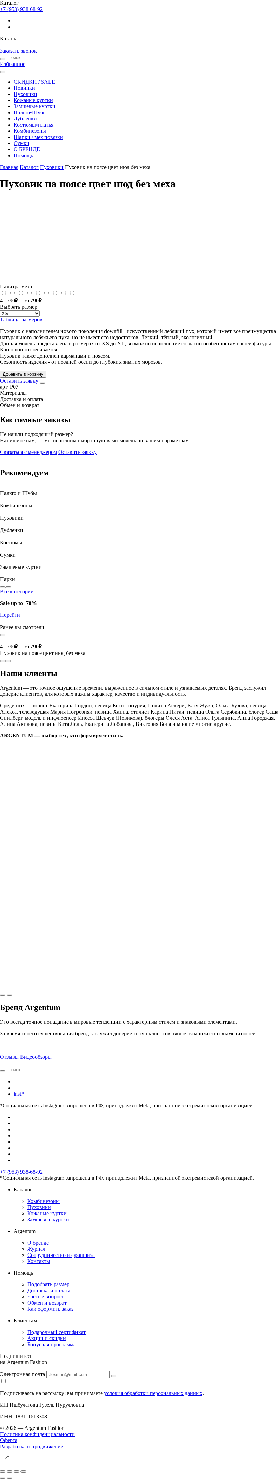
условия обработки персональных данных (153, 1393)
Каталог (29, 167)
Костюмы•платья (33, 125)
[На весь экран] (16, 1471)
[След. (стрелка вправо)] (9, 1478)
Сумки (21, 143)
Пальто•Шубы (30, 112)
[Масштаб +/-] (23, 1471)
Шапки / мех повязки (38, 137)
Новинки (24, 88)
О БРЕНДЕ (27, 149)
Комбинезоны (30, 131)
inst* (19, 1094)
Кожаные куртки (33, 100)
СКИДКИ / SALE (34, 82)
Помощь (23, 155)
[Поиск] (2, 59)
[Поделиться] (9, 1471)
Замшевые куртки (34, 106)
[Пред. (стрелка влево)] (2, 1478)
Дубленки (25, 118)
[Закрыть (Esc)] (2, 1471)
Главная (9, 167)
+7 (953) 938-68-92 (21, 1172)
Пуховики (25, 94)
